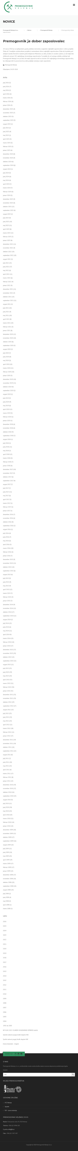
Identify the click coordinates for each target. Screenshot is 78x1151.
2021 (4, 944)
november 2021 (8, 293)
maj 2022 (6, 270)
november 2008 (8, 878)
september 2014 (8, 616)
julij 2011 (6, 758)
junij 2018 (6, 447)
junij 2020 (6, 357)
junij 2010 (6, 807)
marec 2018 (6, 458)
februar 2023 (7, 237)
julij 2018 (6, 443)
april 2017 (6, 499)
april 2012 (6, 725)
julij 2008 (6, 893)
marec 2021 (6, 323)
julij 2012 (6, 713)
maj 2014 (6, 631)
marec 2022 (6, 278)
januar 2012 (6, 736)
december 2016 (8, 514)
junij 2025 (6, 131)
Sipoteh (7, 1107)
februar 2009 (7, 867)
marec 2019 (6, 413)
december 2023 (8, 199)
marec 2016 (6, 548)
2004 (4, 1021)
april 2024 (6, 184)
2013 (4, 980)
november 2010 (8, 788)
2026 (4, 921)
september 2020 (8, 345)
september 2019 (8, 390)
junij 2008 (6, 897)
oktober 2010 (7, 792)
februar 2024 (7, 192)
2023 (4, 935)
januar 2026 (6, 105)
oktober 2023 (7, 206)
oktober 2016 (7, 522)
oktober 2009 (7, 837)
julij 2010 (6, 803)
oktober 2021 (7, 297)
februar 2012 (7, 732)
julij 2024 (6, 173)
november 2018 (8, 428)
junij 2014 (6, 627)
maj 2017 (6, 495)
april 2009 (6, 860)
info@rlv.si (11, 1129)
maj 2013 (6, 676)
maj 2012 (6, 721)
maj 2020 (6, 360)
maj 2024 (6, 180)
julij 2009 (6, 848)
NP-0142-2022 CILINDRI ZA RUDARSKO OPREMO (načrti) (20, 1030)
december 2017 (8, 469)
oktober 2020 (7, 342)
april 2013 (6, 680)
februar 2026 (7, 101)
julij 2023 (6, 218)
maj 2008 (6, 901)
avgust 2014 (7, 619)
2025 (4, 926)
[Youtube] (21, 1054)
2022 (4, 939)
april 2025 (6, 139)
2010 (4, 994)
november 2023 (8, 203)
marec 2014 (6, 638)
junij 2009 (6, 852)
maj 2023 (6, 225)
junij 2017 (6, 492)
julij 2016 (6, 533)
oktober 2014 (7, 612)
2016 (4, 967)
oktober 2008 (7, 882)
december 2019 (8, 379)
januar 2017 (6, 511)
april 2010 (6, 815)
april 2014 (6, 634)
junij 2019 (6, 402)
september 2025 (8, 120)
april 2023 (6, 229)
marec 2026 (6, 98)
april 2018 (6, 454)
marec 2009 (6, 863)
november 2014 (8, 608)
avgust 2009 (7, 845)
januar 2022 (6, 285)
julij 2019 (6, 398)
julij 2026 (6, 83)
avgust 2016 (7, 529)
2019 (4, 953)
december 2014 (8, 604)
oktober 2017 (7, 477)
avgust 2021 (7, 304)
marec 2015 (6, 593)
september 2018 (8, 436)
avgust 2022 (7, 259)
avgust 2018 (7, 439)
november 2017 (8, 473)
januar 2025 (6, 150)
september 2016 (8, 526)
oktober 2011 (7, 747)
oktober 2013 (7, 657)
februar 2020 (7, 372)
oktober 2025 (7, 116)
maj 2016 (6, 541)
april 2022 (6, 274)
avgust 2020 (7, 349)
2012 (4, 985)
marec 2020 (6, 368)
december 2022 (8, 244)
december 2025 (8, 109)
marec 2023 (6, 233)
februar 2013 (7, 687)
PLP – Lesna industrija (11, 1110)
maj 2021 (6, 315)
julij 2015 (6, 578)
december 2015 (8, 559)
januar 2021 (6, 330)
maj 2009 (6, 856)
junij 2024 (6, 176)
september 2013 (8, 661)
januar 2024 (6, 195)
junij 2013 (6, 672)
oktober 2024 (7, 161)
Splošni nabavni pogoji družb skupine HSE (16, 1035)
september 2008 (8, 886)
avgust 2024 (7, 169)
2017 (4, 962)
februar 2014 (7, 642)
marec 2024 (6, 188)
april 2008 (6, 905)
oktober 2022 (7, 251)
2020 (4, 949)
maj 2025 (6, 135)
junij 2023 (6, 221)
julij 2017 (6, 488)
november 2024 (8, 158)
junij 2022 (6, 267)
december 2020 (8, 334)
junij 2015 (6, 582)
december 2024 (8, 154)
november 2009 (8, 833)
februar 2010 (7, 822)
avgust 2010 (7, 800)
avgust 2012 (7, 710)
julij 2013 (6, 668)
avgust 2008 (7, 890)
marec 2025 (6, 143)
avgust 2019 (7, 394)
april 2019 (6, 409)
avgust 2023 (7, 214)
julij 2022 (6, 263)
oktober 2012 (7, 702)
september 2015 (8, 571)
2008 (4, 1003)
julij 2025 (6, 128)
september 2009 (8, 841)
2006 (4, 1012)
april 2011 (6, 770)
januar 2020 (6, 375)
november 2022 (8, 248)
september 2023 (8, 210)
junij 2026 (6, 86)
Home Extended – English (11, 1044)
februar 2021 (7, 327)
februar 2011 (7, 777)
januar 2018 (6, 466)
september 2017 (8, 481)
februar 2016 (7, 552)
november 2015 (8, 563)
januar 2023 (6, 240)
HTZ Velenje (8, 1103)
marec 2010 (6, 818)
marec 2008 (6, 908)
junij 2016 (6, 537)
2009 (4, 998)
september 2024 (8, 165)
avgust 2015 (7, 574)
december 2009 (8, 830)
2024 (4, 930)
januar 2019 (6, 420)
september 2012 (8, 706)
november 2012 (8, 698)
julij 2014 (6, 623)
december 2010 (8, 785)
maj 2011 (6, 766)
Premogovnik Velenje (11, 65)
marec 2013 (6, 683)
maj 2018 (6, 450)
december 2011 (8, 740)
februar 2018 (7, 462)
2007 (4, 1007)
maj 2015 (6, 586)
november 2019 (8, 383)
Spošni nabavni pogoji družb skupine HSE (15, 1039)
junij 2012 (6, 717)
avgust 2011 (7, 755)
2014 (4, 976)
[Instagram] (18, 1054)
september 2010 (8, 796)
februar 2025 (7, 146)
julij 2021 (6, 308)
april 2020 (6, 364)
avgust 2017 (7, 484)
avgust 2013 (7, 664)
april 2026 (6, 94)
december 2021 (8, 289)
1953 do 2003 (7, 1026)
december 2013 (8, 649)
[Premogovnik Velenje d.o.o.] (18, 7)
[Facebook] (15, 1054)
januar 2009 (6, 871)
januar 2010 (6, 826)
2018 (4, 958)
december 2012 (8, 694)
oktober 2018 (7, 432)
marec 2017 (6, 503)
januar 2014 (6, 646)
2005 (4, 1017)
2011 (4, 989)
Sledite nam (9, 1054)
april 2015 (6, 589)
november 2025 (8, 113)
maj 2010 (6, 811)
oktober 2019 (7, 387)
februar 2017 (7, 507)
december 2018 (8, 424)
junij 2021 (6, 312)
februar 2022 (7, 282)
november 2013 (8, 653)
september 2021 (8, 300)
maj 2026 (6, 90)
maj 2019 (6, 405)
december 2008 (8, 875)
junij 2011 (6, 762)
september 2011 (8, 751)
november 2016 (8, 518)
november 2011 (8, 743)
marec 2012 (6, 728)
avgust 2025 (7, 124)
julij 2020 (6, 353)
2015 (4, 971)
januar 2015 (6, 601)
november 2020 (8, 338)
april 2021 (6, 319)
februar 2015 (7, 597)
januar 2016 (6, 556)
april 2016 (6, 544)
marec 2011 (6, 773)
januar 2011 (6, 781)
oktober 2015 (7, 567)
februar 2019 (7, 417)
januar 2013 (6, 691)
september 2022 (8, 255)
